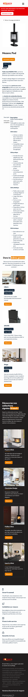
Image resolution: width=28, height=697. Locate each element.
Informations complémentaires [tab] (6, 121)
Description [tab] (6, 117)
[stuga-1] (14, 356)
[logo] (7, 2)
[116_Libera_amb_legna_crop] (14, 279)
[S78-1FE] (14, 317)
